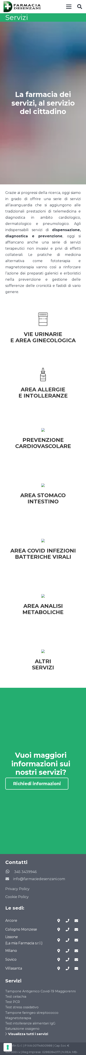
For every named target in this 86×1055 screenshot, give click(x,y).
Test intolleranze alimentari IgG (30, 1023)
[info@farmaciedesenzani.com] (9, 879)
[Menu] (68, 6)
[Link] (22, 6)
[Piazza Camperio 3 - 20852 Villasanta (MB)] (58, 968)
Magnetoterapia (18, 1018)
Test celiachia (15, 997)
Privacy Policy (17, 889)
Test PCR (12, 1002)
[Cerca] (79, 6)
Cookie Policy (17, 897)
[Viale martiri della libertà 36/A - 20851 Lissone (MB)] (58, 940)
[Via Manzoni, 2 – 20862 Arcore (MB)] (58, 920)
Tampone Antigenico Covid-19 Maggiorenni (40, 991)
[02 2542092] (67, 929)
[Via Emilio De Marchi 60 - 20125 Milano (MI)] (58, 950)
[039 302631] (67, 968)
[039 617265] (67, 920)
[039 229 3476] (67, 940)
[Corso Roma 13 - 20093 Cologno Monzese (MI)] (58, 929)
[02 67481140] (67, 950)
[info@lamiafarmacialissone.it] (76, 940)
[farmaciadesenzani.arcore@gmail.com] (76, 920)
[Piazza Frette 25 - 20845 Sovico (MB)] (58, 959)
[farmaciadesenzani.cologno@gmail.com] (76, 929)
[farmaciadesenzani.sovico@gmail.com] (76, 959)
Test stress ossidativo (22, 1007)
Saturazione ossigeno (22, 1029)
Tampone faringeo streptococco (31, 1013)
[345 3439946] (9, 872)
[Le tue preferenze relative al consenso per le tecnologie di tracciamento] (8, 1047)
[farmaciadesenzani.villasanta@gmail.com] (76, 968)
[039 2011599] (67, 959)
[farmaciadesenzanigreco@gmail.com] (76, 950)
